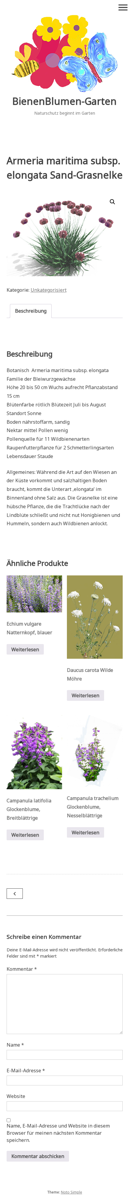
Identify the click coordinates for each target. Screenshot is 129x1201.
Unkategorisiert (49, 290)
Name (15, 1045)
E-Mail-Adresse (26, 1070)
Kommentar (22, 969)
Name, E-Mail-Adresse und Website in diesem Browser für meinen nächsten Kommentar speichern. (58, 1132)
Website (16, 1096)
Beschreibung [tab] (30, 311)
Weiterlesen (25, 649)
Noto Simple (71, 1192)
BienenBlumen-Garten (64, 101)
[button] (112, 201)
